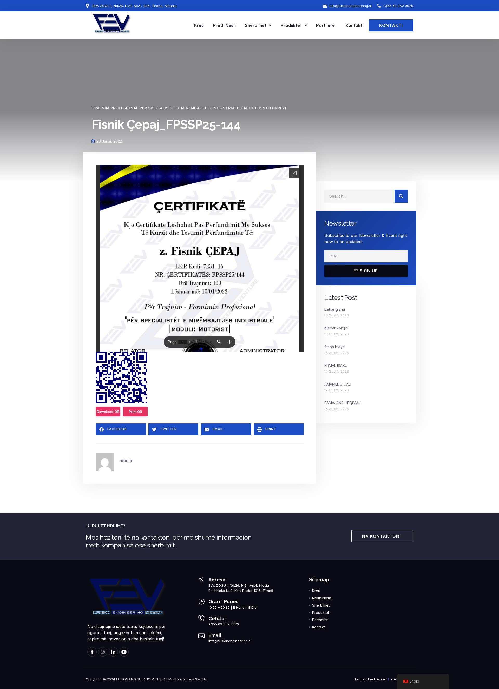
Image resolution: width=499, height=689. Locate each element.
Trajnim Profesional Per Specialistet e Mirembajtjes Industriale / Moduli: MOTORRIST (189, 108)
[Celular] (201, 618)
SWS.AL (201, 679)
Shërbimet (255, 25)
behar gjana (334, 309)
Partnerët (326, 25)
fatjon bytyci (334, 346)
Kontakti (354, 25)
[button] (121, 429)
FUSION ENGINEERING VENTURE (141, 679)
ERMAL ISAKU (335, 365)
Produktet (291, 25)
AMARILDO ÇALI (337, 384)
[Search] (401, 196)
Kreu (199, 25)
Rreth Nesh (224, 25)
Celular (217, 618)
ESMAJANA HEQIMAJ (342, 403)
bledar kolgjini (336, 328)
